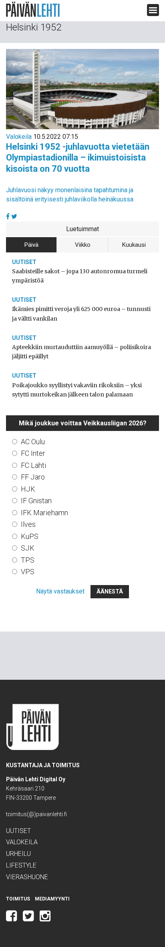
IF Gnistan (36, 500)
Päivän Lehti (33, 9)
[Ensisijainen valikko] (153, 10)
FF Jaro (33, 477)
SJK (27, 548)
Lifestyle (21, 865)
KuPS (29, 536)
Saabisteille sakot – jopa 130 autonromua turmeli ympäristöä (79, 276)
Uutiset (24, 262)
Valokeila (19, 136)
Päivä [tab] (31, 244)
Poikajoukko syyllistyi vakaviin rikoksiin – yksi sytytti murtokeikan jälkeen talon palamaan (77, 390)
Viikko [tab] (83, 244)
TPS (27, 560)
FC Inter (33, 453)
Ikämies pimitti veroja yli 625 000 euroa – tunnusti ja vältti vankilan (81, 313)
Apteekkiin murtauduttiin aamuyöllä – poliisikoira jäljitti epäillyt (81, 351)
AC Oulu (33, 441)
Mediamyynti (52, 899)
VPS (27, 571)
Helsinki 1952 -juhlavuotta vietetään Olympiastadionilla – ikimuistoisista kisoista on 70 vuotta (77, 158)
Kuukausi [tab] (134, 244)
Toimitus (18, 899)
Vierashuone (27, 877)
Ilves (28, 524)
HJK (28, 489)
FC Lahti (33, 465)
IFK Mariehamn (44, 512)
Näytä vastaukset (60, 591)
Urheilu (18, 854)
